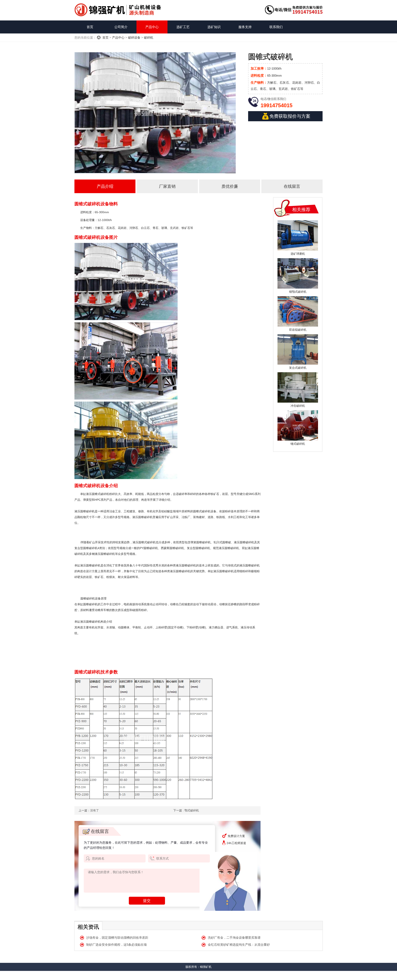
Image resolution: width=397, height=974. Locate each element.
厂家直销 (167, 186)
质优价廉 (229, 186)
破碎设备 (134, 37)
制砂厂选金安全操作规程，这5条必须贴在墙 (116, 944)
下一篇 (186, 810)
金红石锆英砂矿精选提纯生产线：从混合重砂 (239, 944)
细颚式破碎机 (297, 291)
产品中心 (152, 27)
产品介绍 (105, 186)
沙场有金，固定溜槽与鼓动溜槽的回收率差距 (117, 937)
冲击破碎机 (298, 405)
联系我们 (276, 27)
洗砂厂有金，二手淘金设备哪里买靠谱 (234, 937)
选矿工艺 (183, 27)
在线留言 (292, 186)
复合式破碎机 (297, 367)
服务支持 (245, 27)
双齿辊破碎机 (297, 329)
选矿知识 (214, 27)
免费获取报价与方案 (289, 116)
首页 (90, 27)
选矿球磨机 (298, 253)
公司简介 (121, 27)
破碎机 (148, 37)
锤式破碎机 (298, 443)
